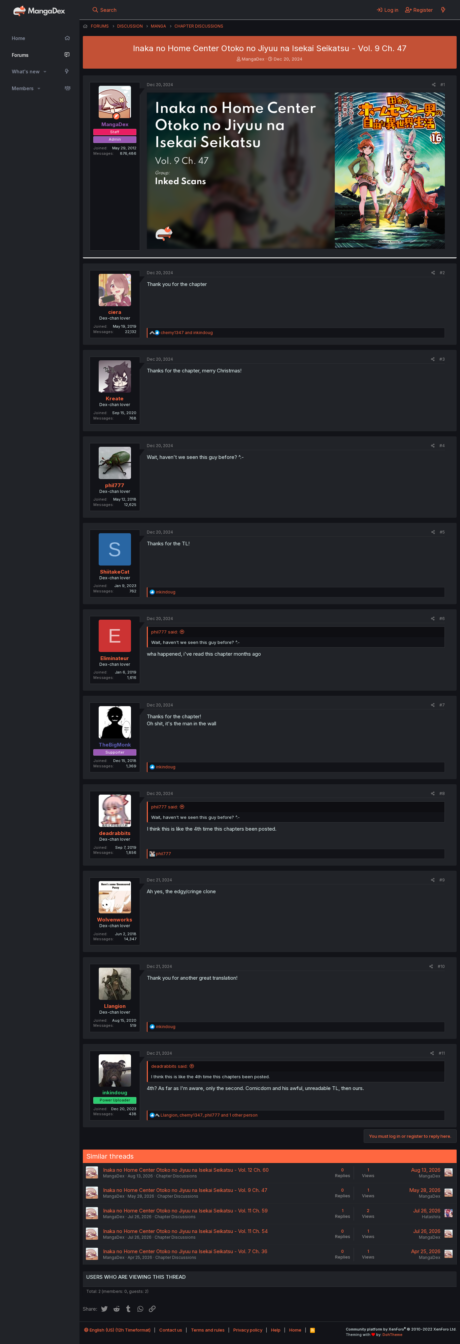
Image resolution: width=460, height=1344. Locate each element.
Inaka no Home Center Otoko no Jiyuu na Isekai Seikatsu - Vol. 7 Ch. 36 (185, 1251)
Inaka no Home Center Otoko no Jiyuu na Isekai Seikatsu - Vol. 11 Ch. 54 (185, 1231)
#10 (441, 966)
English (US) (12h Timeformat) (120, 1330)
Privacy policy (247, 1330)
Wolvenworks (114, 919)
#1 (442, 84)
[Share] (434, 85)
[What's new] (443, 10)
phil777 (114, 485)
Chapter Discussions (176, 1175)
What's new (26, 71)
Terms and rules (208, 1330)
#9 (442, 879)
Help (276, 1330)
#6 (442, 618)
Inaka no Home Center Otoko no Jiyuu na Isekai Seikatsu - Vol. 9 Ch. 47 (185, 1190)
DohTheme (392, 1334)
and (187, 332)
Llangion (115, 1006)
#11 (442, 1053)
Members (23, 88)
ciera (114, 312)
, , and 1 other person (209, 1115)
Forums (20, 55)
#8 (442, 793)
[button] (45, 71)
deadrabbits (115, 833)
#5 (442, 532)
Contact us (170, 1330)
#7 (442, 704)
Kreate (115, 398)
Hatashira (431, 1216)
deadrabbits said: (169, 1066)
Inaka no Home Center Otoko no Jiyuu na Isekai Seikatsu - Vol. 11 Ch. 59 (185, 1210)
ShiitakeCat (114, 572)
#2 (442, 272)
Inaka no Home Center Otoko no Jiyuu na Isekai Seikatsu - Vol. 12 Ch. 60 (186, 1170)
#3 (442, 359)
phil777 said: (164, 631)
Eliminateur (114, 658)
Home (18, 38)
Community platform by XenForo (401, 1329)
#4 (442, 445)
